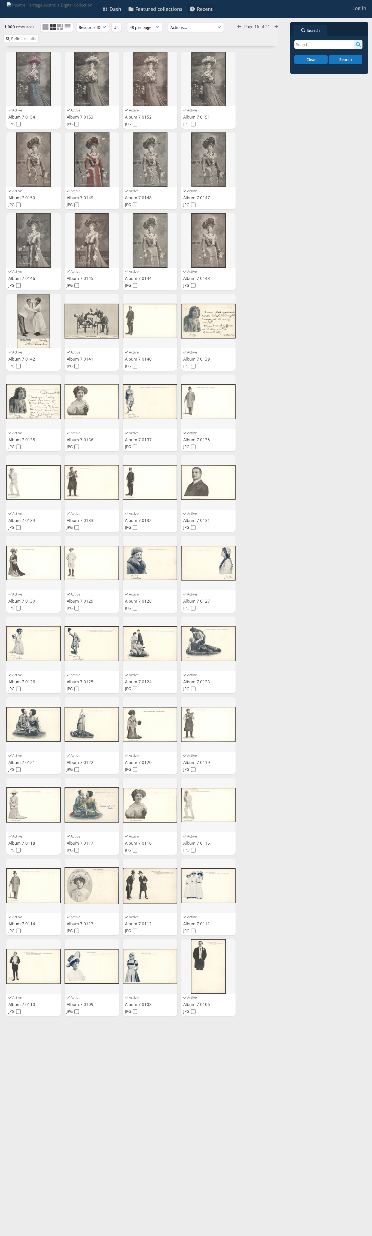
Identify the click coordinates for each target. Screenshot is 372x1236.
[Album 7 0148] (150, 159)
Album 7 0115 (197, 843)
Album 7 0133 (80, 520)
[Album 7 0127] (208, 563)
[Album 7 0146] (33, 240)
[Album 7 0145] (92, 240)
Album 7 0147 (197, 197)
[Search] (358, 44)
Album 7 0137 (139, 439)
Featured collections (158, 9)
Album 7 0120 (139, 762)
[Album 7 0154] (33, 79)
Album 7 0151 (197, 117)
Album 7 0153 (80, 117)
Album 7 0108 (139, 1004)
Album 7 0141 (80, 359)
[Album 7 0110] (33, 966)
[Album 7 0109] (92, 966)
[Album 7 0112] (150, 886)
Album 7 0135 (197, 439)
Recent (204, 9)
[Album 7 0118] (33, 805)
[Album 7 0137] (150, 401)
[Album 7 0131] (208, 482)
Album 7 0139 (197, 359)
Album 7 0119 (197, 762)
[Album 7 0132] (150, 482)
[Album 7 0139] (208, 321)
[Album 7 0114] (33, 886)
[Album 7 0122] (92, 724)
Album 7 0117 (80, 843)
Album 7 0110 (22, 1004)
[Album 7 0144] (150, 240)
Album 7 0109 (80, 1004)
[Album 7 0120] (150, 724)
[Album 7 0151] (208, 79)
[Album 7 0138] (33, 401)
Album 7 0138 (22, 439)
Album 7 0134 (22, 520)
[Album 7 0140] (150, 321)
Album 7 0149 (80, 197)
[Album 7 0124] (150, 644)
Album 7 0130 (22, 601)
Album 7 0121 (22, 762)
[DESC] (116, 27)
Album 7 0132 (139, 520)
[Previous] (239, 26)
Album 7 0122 (80, 762)
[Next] (276, 26)
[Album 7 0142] (33, 321)
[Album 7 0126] (33, 644)
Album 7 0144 (139, 278)
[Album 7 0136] (92, 401)
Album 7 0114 (22, 923)
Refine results (23, 38)
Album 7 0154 (22, 117)
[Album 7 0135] (208, 401)
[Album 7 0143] (208, 240)
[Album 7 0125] (92, 644)
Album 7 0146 (22, 278)
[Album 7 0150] (33, 159)
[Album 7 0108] (150, 966)
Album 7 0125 (80, 681)
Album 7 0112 (139, 923)
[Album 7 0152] (150, 79)
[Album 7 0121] (33, 724)
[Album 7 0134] (33, 482)
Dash (114, 9)
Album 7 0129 (80, 601)
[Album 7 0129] (92, 563)
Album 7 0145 (80, 278)
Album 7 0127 (197, 601)
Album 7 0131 (197, 520)
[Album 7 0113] (92, 886)
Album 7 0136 (80, 439)
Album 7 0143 (197, 278)
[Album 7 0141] (92, 321)
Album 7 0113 (80, 923)
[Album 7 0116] (150, 805)
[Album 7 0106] (208, 966)
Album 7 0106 (197, 1004)
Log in (359, 8)
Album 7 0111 (197, 923)
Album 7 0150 (22, 197)
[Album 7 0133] (92, 482)
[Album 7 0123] (208, 644)
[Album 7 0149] (92, 159)
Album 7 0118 (22, 843)
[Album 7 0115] (208, 805)
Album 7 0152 (139, 117)
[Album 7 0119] (208, 724)
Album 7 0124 (139, 681)
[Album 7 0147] (208, 159)
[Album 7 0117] (92, 805)
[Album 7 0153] (92, 79)
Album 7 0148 (139, 197)
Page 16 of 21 (257, 26)
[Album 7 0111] (208, 886)
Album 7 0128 (139, 601)
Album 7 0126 (22, 681)
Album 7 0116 (139, 843)
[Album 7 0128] (150, 563)
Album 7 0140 (139, 359)
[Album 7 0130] (33, 563)
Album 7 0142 (22, 359)
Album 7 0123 (197, 681)
